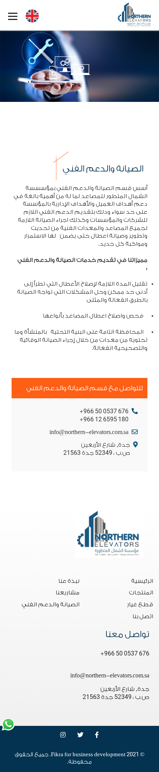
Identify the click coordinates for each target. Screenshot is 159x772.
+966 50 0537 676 (104, 411)
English (30, 14)
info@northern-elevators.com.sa (89, 432)
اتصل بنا (142, 616)
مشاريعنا (68, 592)
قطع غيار (140, 604)
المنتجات (141, 592)
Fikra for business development (88, 755)
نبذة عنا (69, 581)
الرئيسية (142, 581)
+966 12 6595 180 (104, 419)
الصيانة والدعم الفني (51, 604)
